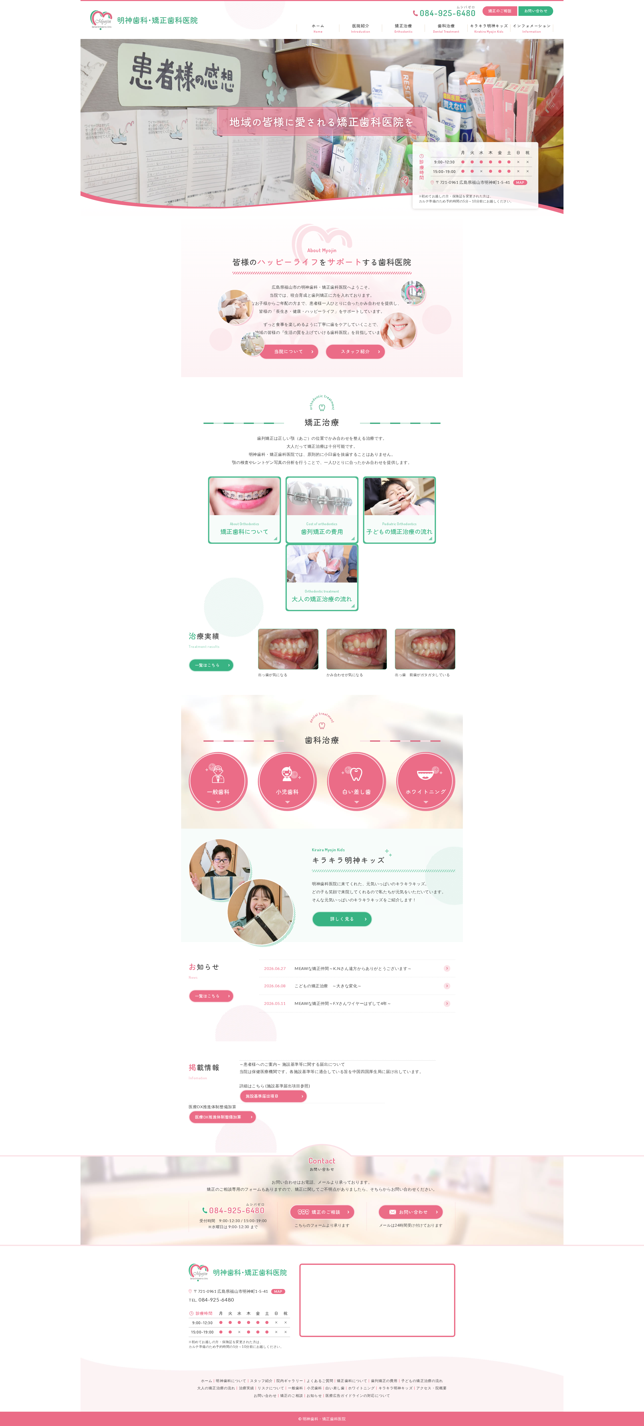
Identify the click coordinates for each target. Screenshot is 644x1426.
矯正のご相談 (499, 10)
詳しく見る (342, 918)
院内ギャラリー (289, 1380)
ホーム (318, 28)
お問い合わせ (535, 10)
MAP (520, 183)
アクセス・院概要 (431, 1388)
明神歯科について (231, 1380)
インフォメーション (532, 28)
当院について (288, 351)
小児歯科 (314, 1388)
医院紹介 (361, 28)
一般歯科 (295, 1388)
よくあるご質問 (320, 1380)
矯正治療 (403, 28)
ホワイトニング (361, 1388)
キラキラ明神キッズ (489, 28)
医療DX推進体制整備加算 (218, 1117)
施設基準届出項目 (262, 1096)
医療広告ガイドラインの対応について (358, 1395)
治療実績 (246, 1388)
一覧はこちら (207, 665)
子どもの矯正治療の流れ (422, 1380)
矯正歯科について (352, 1380)
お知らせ (314, 1395)
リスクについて (271, 1388)
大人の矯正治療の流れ (216, 1388)
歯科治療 (446, 28)
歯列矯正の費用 (384, 1380)
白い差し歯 (335, 1388)
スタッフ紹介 (355, 351)
